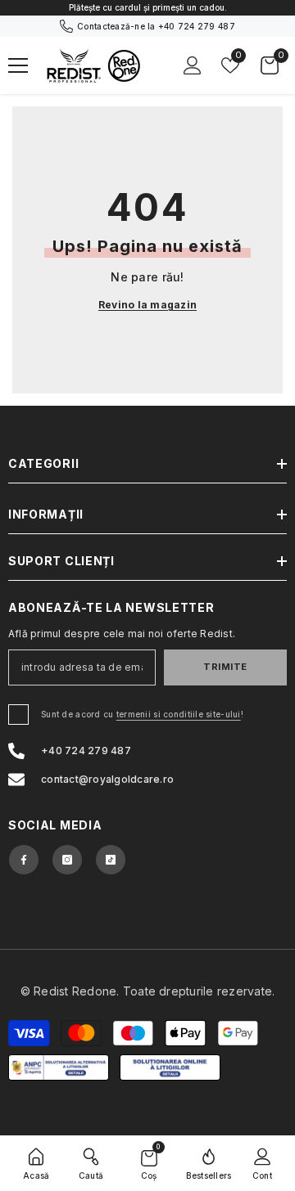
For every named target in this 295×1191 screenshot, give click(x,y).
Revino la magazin (147, 305)
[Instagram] (67, 859)
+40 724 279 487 (196, 26)
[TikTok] (110, 859)
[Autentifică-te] (193, 65)
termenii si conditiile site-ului (178, 714)
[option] (147, 8)
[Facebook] (23, 859)
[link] (91, 1163)
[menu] (18, 65)
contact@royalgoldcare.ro (107, 779)
